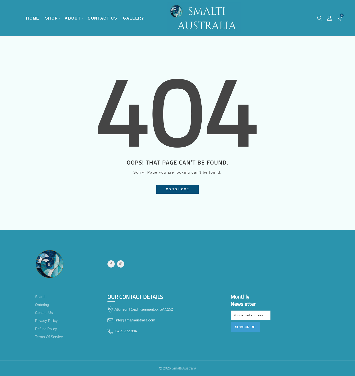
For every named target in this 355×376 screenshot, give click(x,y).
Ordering (42, 305)
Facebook (111, 264)
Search (40, 297)
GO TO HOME (177, 189)
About (73, 18)
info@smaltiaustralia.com (135, 320)
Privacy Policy (46, 321)
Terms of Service (49, 337)
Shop (51, 18)
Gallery (133, 18)
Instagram (120, 264)
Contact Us (102, 18)
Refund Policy (46, 329)
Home (32, 18)
